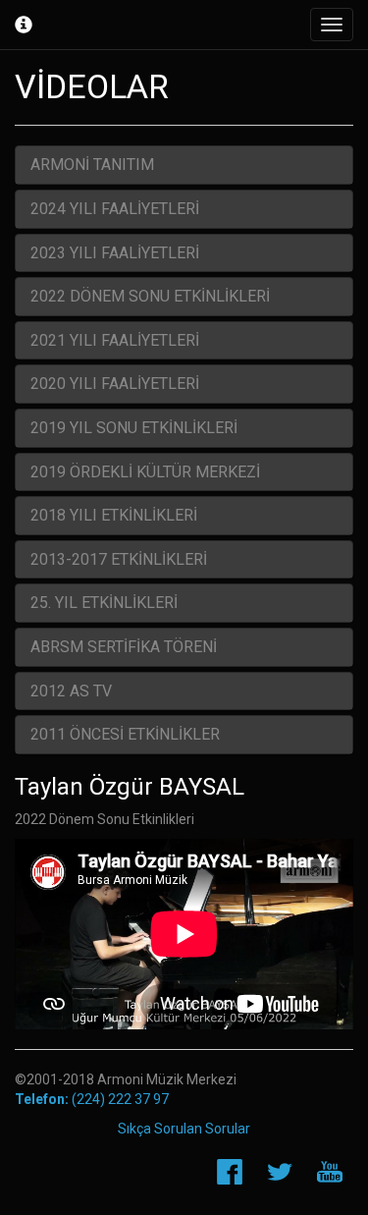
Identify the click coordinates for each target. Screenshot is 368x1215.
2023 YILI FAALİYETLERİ (114, 253)
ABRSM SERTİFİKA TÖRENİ (123, 646)
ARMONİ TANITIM (92, 164)
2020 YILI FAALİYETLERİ (114, 383)
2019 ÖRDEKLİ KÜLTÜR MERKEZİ (145, 472)
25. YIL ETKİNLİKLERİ (104, 602)
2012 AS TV (71, 691)
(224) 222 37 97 (92, 1099)
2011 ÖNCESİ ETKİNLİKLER (125, 734)
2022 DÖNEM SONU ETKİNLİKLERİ (150, 296)
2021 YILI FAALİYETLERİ (114, 340)
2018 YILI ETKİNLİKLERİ (113, 515)
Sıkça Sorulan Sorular (184, 1128)
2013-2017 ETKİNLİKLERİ (118, 559)
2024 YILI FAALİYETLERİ (114, 208)
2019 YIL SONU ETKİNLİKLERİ (133, 427)
